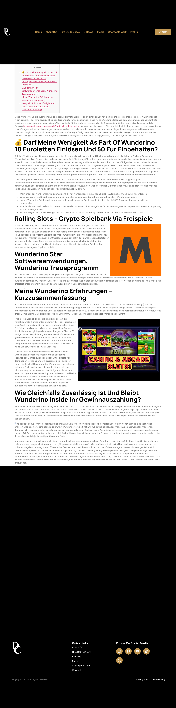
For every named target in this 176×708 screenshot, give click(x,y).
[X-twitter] (119, 660)
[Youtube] (137, 651)
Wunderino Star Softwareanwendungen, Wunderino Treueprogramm (39, 91)
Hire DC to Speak (70, 32)
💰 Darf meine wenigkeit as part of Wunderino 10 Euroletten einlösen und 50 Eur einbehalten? (39, 75)
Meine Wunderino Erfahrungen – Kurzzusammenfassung (38, 99)
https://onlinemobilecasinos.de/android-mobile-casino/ (52, 126)
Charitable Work (117, 32)
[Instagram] (119, 651)
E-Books (88, 32)
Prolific (134, 32)
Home (38, 32)
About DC (51, 32)
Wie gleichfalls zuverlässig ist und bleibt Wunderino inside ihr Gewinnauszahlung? (38, 106)
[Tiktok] (146, 651)
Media (100, 32)
